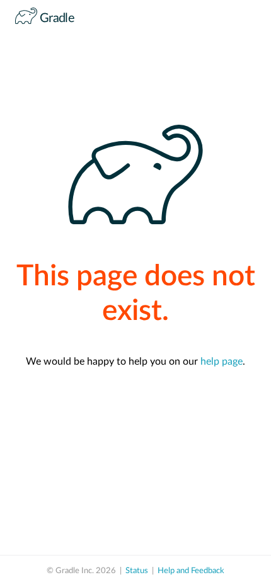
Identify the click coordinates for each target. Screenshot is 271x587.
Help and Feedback (191, 570)
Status (136, 570)
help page (221, 361)
